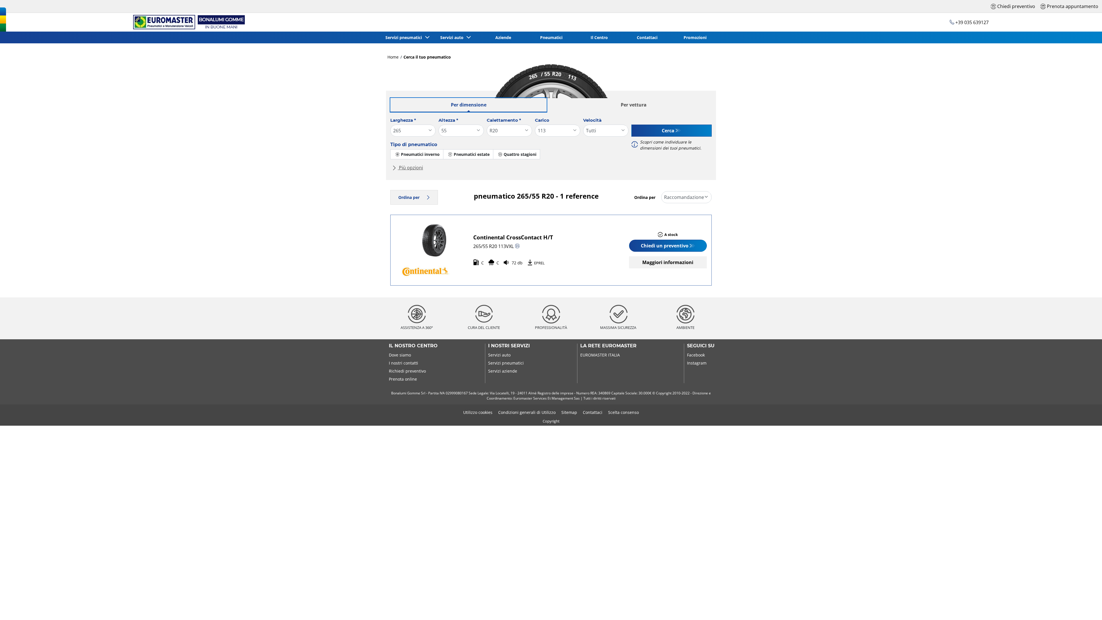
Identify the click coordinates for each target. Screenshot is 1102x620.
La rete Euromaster (608, 346)
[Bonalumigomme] (188, 22)
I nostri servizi (509, 346)
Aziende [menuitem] (503, 37)
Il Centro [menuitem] (599, 37)
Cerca (668, 130)
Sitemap (569, 412)
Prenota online (403, 379)
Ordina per (409, 197)
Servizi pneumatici (506, 363)
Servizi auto (499, 355)
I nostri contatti (403, 363)
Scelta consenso (623, 412)
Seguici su (701, 346)
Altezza (448, 120)
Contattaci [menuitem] (647, 37)
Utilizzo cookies (477, 412)
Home (393, 57)
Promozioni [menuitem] (695, 37)
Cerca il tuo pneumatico (427, 57)
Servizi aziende (502, 371)
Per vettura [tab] (634, 105)
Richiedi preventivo (407, 371)
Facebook (696, 355)
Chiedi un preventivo (664, 246)
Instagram (697, 363)
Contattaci (592, 412)
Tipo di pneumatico (413, 144)
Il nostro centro (413, 346)
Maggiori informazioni (667, 262)
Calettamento (504, 120)
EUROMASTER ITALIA (600, 355)
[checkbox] (416, 154)
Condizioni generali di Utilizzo (527, 412)
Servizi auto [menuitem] (453, 37)
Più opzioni (410, 167)
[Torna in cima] (1086, 607)
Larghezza (403, 120)
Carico (542, 120)
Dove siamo (400, 355)
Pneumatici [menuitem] (551, 37)
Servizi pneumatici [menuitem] (404, 37)
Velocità (592, 120)
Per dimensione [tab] (468, 105)
